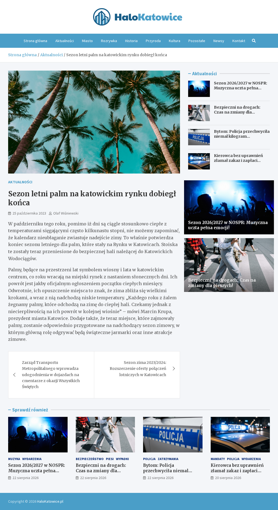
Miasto (87, 40)
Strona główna (35, 40)
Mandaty (218, 459)
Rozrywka (109, 40)
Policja (149, 459)
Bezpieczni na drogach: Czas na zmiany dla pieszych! (237, 112)
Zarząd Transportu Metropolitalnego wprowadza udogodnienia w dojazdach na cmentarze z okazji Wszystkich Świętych (51, 374)
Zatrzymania (168, 459)
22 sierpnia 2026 (25, 477)
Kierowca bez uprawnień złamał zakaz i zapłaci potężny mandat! (238, 160)
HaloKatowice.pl (50, 501)
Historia (131, 40)
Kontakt (238, 40)
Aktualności (64, 40)
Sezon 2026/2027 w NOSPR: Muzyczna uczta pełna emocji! (240, 88)
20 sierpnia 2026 (228, 477)
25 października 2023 (29, 213)
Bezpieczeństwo (90, 459)
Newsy (218, 40)
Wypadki (122, 459)
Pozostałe (196, 40)
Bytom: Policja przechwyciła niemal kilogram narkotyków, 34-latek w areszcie (242, 139)
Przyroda (153, 40)
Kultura (174, 40)
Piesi (110, 459)
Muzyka (14, 459)
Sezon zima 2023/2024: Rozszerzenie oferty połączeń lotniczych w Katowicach (138, 368)
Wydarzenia (32, 459)
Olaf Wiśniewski (65, 213)
